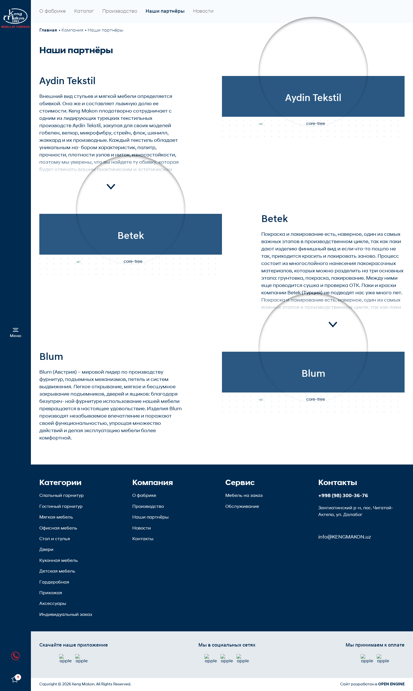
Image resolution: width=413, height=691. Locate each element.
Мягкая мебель (56, 517)
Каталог (84, 11)
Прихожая (50, 593)
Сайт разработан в (372, 684)
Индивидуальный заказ (65, 615)
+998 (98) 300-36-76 (343, 496)
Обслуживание (242, 506)
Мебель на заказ (244, 495)
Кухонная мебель (58, 560)
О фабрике (52, 11)
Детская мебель (57, 571)
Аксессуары (52, 604)
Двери (46, 550)
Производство (119, 11)
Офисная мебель (58, 528)
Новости (203, 11)
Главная (48, 30)
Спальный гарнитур (61, 495)
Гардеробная (54, 582)
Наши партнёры (165, 11)
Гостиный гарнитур (61, 506)
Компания (72, 30)
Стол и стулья (54, 539)
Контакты (142, 539)
